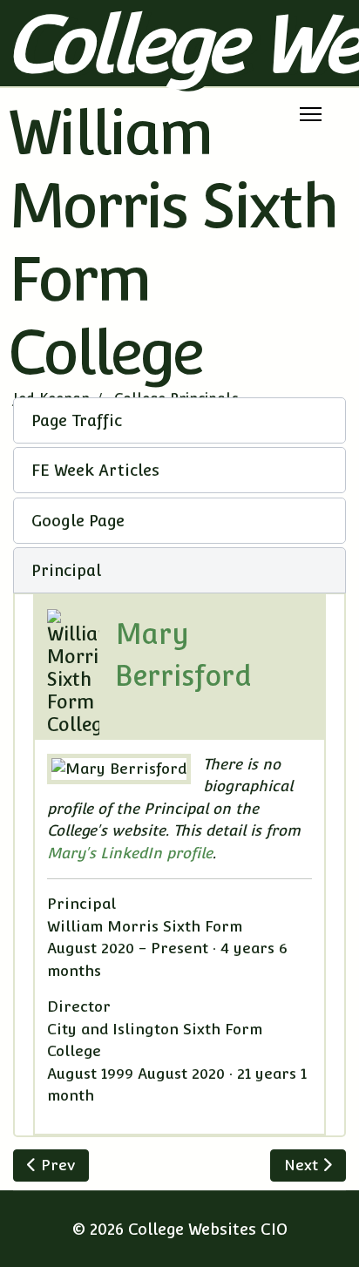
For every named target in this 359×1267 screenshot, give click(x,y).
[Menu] (311, 114)
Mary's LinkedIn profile (130, 853)
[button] (179, 420)
